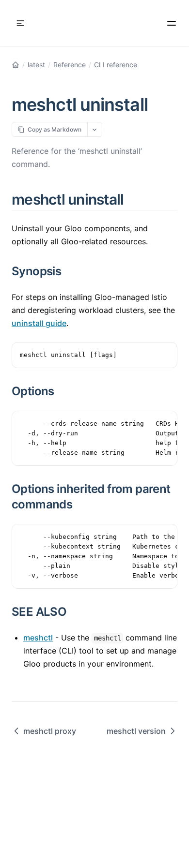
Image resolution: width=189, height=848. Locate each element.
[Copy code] (165, 354)
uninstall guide (39, 323)
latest (36, 64)
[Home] (15, 65)
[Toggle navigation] (20, 23)
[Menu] (171, 23)
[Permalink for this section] (135, 199)
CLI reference (115, 64)
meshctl (38, 637)
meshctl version (136, 731)
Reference (69, 64)
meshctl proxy (49, 731)
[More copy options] (95, 129)
